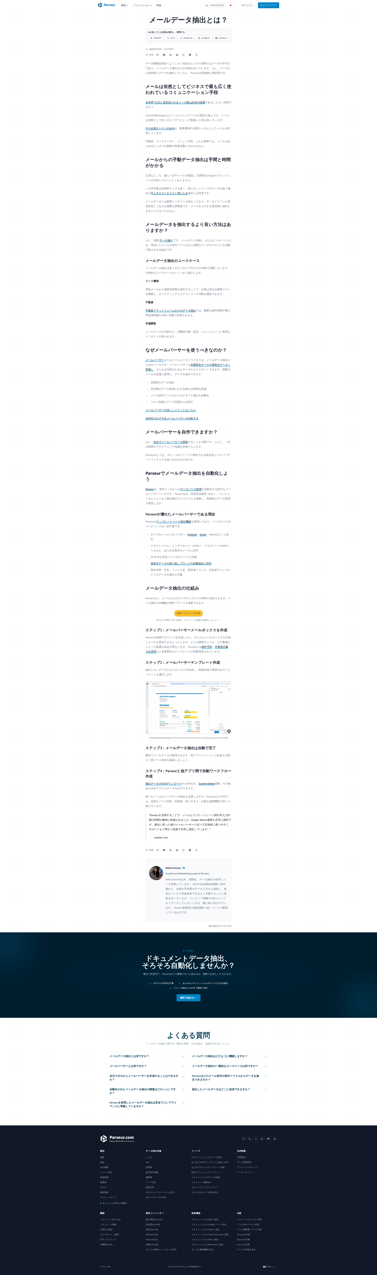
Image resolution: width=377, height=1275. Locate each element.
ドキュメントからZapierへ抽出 (205, 1229)
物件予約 (207, 647)
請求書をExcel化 (153, 1224)
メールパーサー (154, 360)
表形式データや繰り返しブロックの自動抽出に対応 (181, 563)
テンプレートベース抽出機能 (174, 522)
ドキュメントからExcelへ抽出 (205, 1219)
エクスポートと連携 (109, 1234)
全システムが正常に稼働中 (114, 1203)
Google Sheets (207, 784)
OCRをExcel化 (152, 1234)
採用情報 (104, 1177)
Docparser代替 (243, 1234)
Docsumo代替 (243, 1244)
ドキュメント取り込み (110, 1219)
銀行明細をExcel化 (154, 1219)
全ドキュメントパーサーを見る (160, 1192)
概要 (102, 1157)
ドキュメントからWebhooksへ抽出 (207, 1244)
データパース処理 (191, 489)
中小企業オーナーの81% (159, 128)
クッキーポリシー (245, 1172)
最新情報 (104, 1192)
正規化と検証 (106, 1229)
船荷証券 (150, 1187)
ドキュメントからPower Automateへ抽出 (210, 1234)
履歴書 (149, 1177)
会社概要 (104, 1167)
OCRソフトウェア (108, 1239)
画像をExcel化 (152, 1244)
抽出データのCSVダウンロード (163, 784)
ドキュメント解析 (108, 1224)
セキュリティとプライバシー (204, 1187)
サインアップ (267, 5)
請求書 (149, 1167)
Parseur (149, 489)
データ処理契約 (244, 1162)
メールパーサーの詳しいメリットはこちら (170, 410)
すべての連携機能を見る (202, 1249)
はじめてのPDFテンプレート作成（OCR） (210, 1162)
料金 (159, 5)
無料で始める (187, 997)
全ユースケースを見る (156, 1197)
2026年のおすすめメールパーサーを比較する (172, 418)
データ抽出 (166, 240)
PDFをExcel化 (152, 1239)
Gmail (203, 534)
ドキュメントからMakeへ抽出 (205, 1239)
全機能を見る (106, 1244)
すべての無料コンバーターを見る (161, 1249)
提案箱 (103, 1182)
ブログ (103, 1187)
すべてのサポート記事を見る (204, 1192)
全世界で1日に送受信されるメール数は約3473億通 (175, 102)
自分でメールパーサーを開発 (170, 442)
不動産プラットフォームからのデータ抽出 (170, 310)
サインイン (247, 5)
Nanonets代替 (243, 1239)
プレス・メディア (108, 1197)
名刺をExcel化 (152, 1229)
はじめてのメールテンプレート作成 (207, 1167)
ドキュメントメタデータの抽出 (205, 1177)
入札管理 (150, 651)
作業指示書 (221, 647)
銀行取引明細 (152, 1172)
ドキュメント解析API (201, 1182)
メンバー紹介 (106, 1172)
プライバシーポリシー (247, 1167)
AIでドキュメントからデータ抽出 (206, 1157)
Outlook (192, 534)
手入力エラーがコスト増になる (169, 193)
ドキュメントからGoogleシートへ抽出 (209, 1224)
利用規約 (241, 1157)
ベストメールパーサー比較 (249, 1219)
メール (149, 1157)
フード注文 (151, 1182)
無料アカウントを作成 (188, 613)
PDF (147, 1162)
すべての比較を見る (246, 1249)
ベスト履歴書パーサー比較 (249, 1229)
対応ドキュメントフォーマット (205, 1172)
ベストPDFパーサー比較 (248, 1224)
